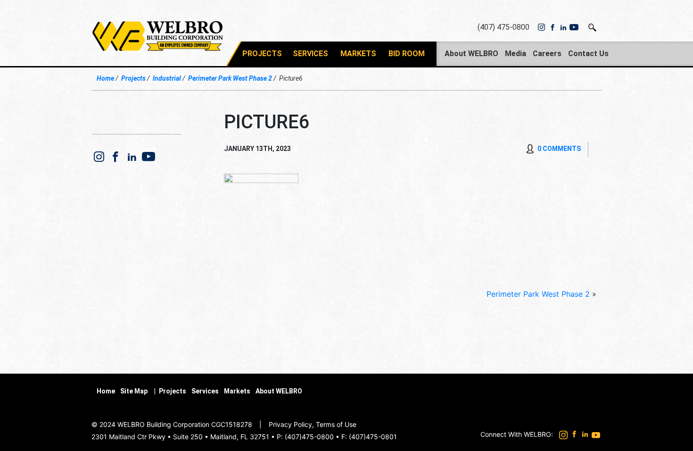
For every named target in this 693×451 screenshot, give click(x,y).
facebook (552, 27)
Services (310, 53)
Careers (547, 53)
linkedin (563, 27)
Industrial (167, 78)
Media (515, 53)
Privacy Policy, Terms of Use (312, 424)
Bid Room (406, 53)
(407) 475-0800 (503, 27)
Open (593, 27)
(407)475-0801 (373, 437)
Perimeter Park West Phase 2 (230, 78)
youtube (574, 27)
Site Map (134, 391)
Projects (262, 53)
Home (105, 78)
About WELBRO (471, 53)
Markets (358, 53)
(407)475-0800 (309, 437)
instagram (541, 27)
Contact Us (588, 53)
